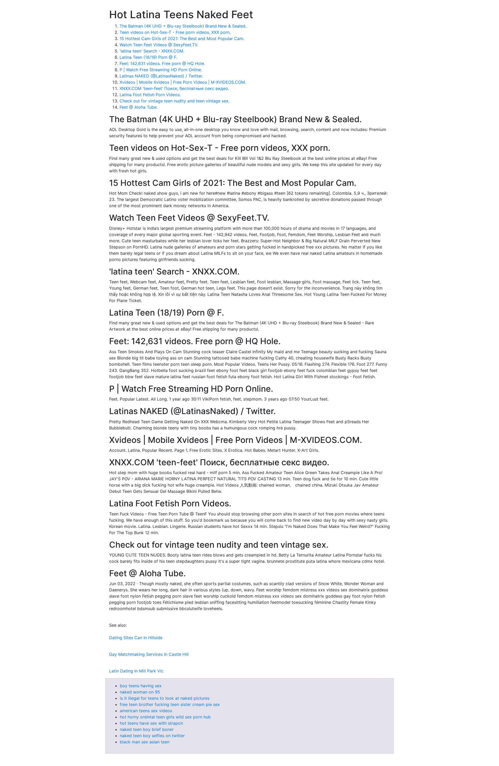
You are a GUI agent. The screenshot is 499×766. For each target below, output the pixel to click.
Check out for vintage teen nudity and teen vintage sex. (174, 100)
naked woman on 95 (140, 692)
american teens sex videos (146, 710)
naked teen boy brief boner (147, 729)
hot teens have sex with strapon (151, 723)
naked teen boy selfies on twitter (152, 735)
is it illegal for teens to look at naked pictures (164, 698)
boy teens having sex (141, 685)
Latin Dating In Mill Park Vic (136, 670)
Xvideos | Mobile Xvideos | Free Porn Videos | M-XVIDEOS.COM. (183, 82)
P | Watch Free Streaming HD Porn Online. (161, 69)
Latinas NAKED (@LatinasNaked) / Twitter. (161, 75)
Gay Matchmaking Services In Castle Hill (149, 654)
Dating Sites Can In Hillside (135, 637)
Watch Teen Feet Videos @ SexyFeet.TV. (159, 44)
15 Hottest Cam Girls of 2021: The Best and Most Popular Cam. (182, 38)
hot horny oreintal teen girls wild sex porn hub (165, 716)
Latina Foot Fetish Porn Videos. (150, 94)
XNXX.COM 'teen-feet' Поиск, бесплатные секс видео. (174, 88)
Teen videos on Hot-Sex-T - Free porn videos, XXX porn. (175, 32)
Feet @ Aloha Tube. (138, 107)
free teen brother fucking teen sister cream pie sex (170, 704)
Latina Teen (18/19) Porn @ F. (148, 57)
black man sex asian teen (144, 741)
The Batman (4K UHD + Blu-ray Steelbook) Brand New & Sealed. (183, 26)
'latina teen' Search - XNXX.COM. (152, 51)
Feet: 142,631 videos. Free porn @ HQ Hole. (162, 63)
